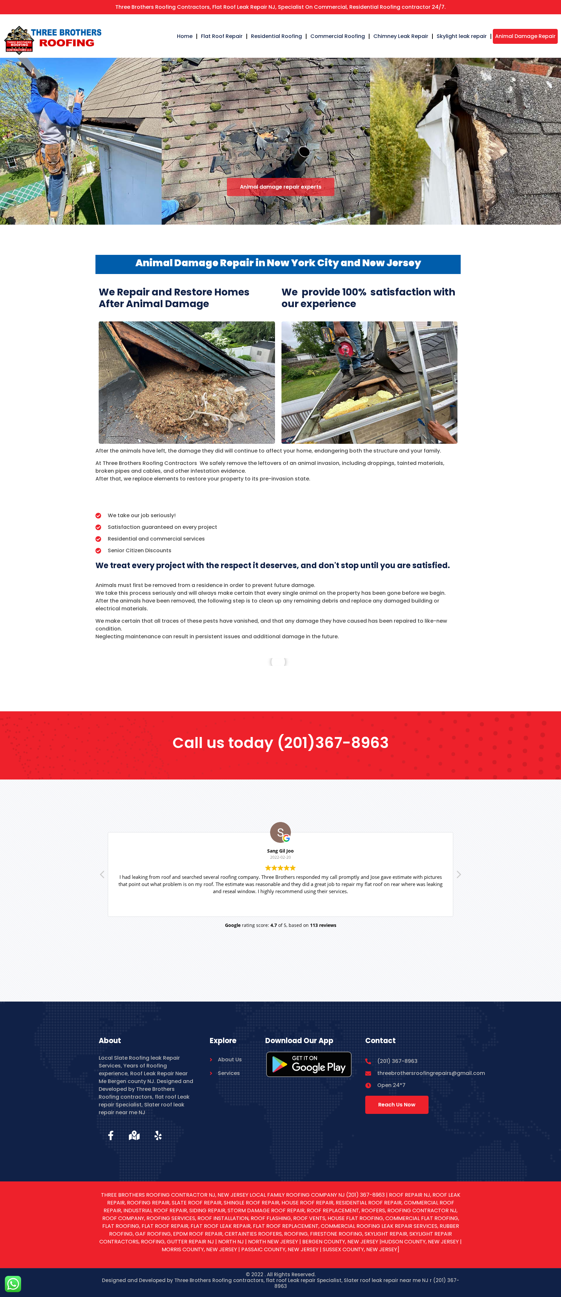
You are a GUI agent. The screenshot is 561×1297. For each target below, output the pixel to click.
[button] (458, 876)
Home (185, 36)
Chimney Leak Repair (400, 36)
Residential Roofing (276, 36)
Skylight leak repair (462, 36)
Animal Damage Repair (525, 36)
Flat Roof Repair (222, 36)
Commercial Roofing (337, 36)
